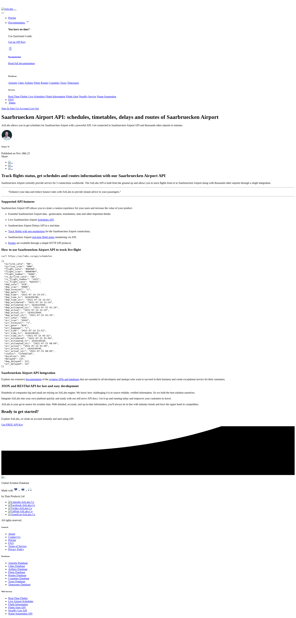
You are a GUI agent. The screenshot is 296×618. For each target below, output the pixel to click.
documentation (34, 379)
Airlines (28, 82)
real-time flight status (43, 237)
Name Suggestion (106, 96)
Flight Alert (72, 96)
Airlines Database (17, 569)
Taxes (63, 82)
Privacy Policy (16, 549)
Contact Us (14, 537)
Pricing (12, 17)
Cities (21, 82)
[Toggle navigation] (15, 9)
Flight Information (55, 96)
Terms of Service (17, 546)
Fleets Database (16, 572)
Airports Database (18, 563)
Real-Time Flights (18, 96)
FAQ (11, 99)
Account (24, 108)
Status (11, 102)
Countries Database (18, 578)
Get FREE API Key (12, 424)
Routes (44, 82)
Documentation (17, 22)
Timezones (73, 82)
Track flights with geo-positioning (26, 231)
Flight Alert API (17, 607)
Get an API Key (17, 42)
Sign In (5, 108)
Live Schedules (36, 96)
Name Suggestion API (20, 613)
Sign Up (15, 108)
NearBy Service (87, 96)
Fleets (37, 82)
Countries (54, 82)
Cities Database (16, 566)
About (11, 533)
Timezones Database (19, 584)
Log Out (34, 108)
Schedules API (46, 219)
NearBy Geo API (17, 610)
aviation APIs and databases (64, 379)
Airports (12, 82)
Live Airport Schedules (20, 601)
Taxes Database (16, 581)
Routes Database (17, 575)
